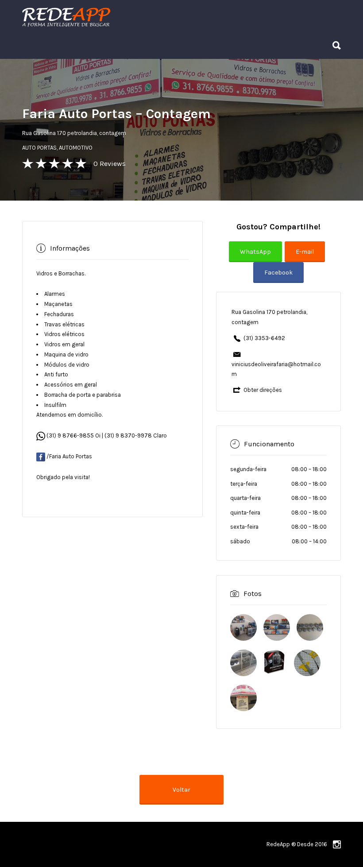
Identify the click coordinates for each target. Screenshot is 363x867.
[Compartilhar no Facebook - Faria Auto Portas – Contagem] (278, 278)
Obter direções (262, 390)
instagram (337, 844)
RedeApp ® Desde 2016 (296, 844)
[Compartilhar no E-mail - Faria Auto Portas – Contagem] (306, 258)
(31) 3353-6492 (264, 338)
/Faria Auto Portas (69, 456)
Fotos (252, 593)
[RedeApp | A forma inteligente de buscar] (161, 16)
